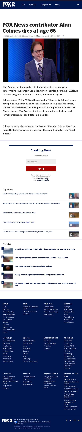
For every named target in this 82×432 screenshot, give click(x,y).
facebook (66, 420)
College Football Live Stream (71, 383)
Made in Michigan (9, 314)
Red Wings (26, 359)
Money (26, 373)
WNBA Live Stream (70, 407)
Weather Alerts (69, 312)
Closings (67, 307)
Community (68, 354)
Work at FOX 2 (69, 346)
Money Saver (7, 356)
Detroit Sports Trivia (51, 312)
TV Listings (47, 346)
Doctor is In (7, 359)
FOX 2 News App (70, 348)
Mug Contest (7, 346)
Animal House (69, 322)
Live (25, 303)
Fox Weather (68, 319)
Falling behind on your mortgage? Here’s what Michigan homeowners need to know (31, 203)
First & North (27, 343)
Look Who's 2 (48, 314)
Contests (47, 348)
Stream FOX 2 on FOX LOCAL (30, 308)
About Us (68, 337)
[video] (74, 196)
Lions (25, 346)
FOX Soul (26, 314)
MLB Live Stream (70, 386)
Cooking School (8, 351)
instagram (74, 420)
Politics (5, 332)
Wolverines (27, 348)
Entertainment (51, 337)
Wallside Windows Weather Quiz (9, 378)
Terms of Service (42, 181)
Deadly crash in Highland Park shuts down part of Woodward (39, 275)
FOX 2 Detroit (23, 36)
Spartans (26, 351)
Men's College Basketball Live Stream (69, 396)
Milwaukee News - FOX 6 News (50, 382)
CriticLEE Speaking (50, 343)
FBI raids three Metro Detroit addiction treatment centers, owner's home (45, 249)
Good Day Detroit (9, 341)
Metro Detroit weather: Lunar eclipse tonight (33, 266)
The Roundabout (8, 317)
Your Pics (48, 303)
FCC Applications (70, 359)
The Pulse (6, 309)
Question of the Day (51, 309)
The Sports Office (29, 341)
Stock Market (27, 382)
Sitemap (67, 368)
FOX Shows (47, 341)
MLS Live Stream (70, 409)
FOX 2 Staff (68, 341)
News (31, 36)
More (57, 5)
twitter (70, 420)
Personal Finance (29, 377)
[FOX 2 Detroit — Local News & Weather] (10, 4)
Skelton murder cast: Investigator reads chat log (19, 213)
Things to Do (7, 327)
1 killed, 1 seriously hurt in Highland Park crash (18, 222)
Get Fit (5, 354)
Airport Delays (69, 317)
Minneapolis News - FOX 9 (50, 387)
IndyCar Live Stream (71, 391)
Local (4, 307)
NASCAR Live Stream (71, 389)
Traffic (66, 314)
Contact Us (68, 343)
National (5, 322)
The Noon (6, 343)
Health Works (7, 348)
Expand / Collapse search (78, 4)
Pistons (25, 354)
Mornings (7, 337)
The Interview (7, 319)
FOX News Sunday (9, 330)
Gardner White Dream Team (10, 382)
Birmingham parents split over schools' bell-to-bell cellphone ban (41, 258)
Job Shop (67, 351)
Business (6, 325)
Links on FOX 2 (8, 361)
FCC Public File (69, 356)
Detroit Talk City (8, 312)
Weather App (68, 309)
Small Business (28, 384)
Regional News (51, 373)
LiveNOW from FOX (30, 311)
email (78, 420)
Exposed (5, 388)
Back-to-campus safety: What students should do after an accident (25, 194)
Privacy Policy (43, 179)
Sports (26, 337)
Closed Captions (69, 361)
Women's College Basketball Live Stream (70, 402)
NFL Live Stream (70, 379)
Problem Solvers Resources (69, 365)
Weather (68, 303)
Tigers (25, 356)
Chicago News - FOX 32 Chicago (51, 378)
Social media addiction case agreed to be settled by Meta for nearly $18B (27, 232)
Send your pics (49, 307)
